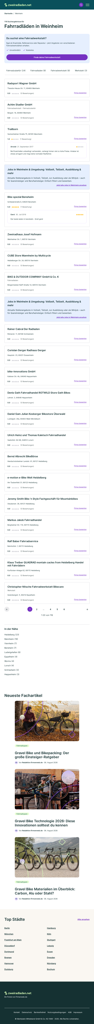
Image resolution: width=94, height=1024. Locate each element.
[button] (81, 5)
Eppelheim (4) (10, 656)
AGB (69, 1012)
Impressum (77, 1012)
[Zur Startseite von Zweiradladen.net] (17, 4)
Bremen (8, 957)
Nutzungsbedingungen (57, 1012)
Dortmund (9, 951)
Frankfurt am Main (13, 940)
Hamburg (51, 928)
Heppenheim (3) (11, 674)
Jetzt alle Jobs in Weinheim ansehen (71, 185)
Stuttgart (51, 940)
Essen (50, 951)
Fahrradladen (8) (38, 70)
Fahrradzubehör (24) (16, 70)
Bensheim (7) (10, 648)
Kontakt (17, 1012)
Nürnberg (51, 963)
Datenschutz (27, 1012)
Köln (49, 934)
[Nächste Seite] (87, 609)
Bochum (51, 969)
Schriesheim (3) (11, 670)
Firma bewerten (80, 93)
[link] (47, 88)
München (8, 934)
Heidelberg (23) (11, 634)
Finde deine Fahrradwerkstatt (47, 57)
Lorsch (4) (9, 665)
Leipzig (50, 946)
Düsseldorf (9, 946)
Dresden (51, 957)
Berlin (7, 928)
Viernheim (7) (10, 643)
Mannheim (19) (11, 639)
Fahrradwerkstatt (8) (60, 70)
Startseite (8, 13)
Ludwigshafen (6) (12, 652)
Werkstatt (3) (81, 70)
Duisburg (8, 969)
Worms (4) (9, 661)
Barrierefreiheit (40, 1012)
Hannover (9, 963)
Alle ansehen (83, 919)
